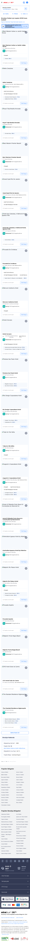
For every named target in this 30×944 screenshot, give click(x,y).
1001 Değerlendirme (14, 86)
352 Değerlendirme (14, 450)
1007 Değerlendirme (17, 161)
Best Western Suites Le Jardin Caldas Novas (14, 748)
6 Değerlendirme (16, 623)
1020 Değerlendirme (17, 233)
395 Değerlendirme (16, 524)
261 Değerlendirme (11, 712)
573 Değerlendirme (12, 585)
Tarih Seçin (24, 63)
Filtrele (16, 13)
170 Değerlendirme (14, 268)
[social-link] (2, 861)
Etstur (2, 761)
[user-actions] (27, 2)
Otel (6, 761)
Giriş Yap (25, 26)
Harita (6, 13)
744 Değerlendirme (14, 414)
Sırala (24, 13)
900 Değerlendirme (12, 377)
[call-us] (24, 2)
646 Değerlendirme (16, 339)
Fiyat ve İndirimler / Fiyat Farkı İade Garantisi (12, 22)
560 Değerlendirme (14, 554)
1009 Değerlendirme (17, 197)
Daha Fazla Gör (15, 732)
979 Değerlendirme (12, 482)
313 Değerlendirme (12, 50)
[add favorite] (26, 32)
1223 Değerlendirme (17, 127)
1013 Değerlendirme (14, 306)
